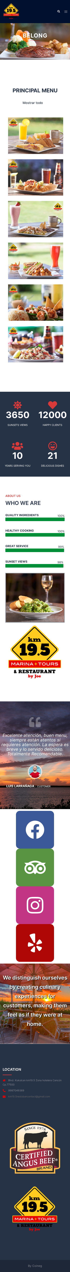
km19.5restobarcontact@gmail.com (29, 1096)
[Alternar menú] (65, 11)
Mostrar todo (33, 103)
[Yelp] (35, 943)
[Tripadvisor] (35, 867)
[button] (58, 11)
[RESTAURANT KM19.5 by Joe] (11, 11)
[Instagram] (35, 905)
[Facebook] (35, 830)
